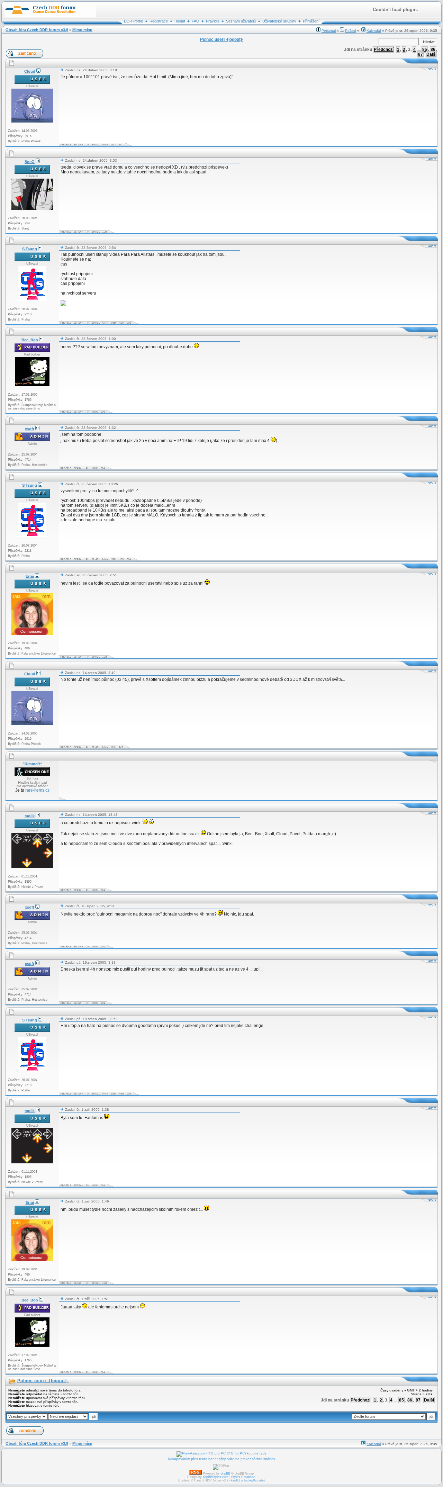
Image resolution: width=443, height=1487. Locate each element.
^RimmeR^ (32, 764)
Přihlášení (311, 21)
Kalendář (374, 31)
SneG (30, 162)
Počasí (350, 31)
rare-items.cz (37, 790)
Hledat (179, 21)
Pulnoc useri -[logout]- (43, 1380)
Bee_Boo (29, 340)
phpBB (225, 1473)
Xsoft (234, 1480)
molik (30, 816)
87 (420, 54)
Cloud (29, 71)
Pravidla (212, 21)
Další (431, 54)
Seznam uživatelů (241, 21)
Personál (329, 31)
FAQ (195, 21)
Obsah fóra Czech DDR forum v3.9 (37, 30)
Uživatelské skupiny (279, 21)
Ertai (30, 576)
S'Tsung (29, 249)
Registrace (159, 21)
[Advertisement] (187, 780)
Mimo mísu (82, 30)
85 (424, 49)
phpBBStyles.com (215, 1477)
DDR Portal (133, 21)
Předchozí (384, 49)
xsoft (29, 429)
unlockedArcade (252, 1480)
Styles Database (243, 1477)
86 (433, 49)
